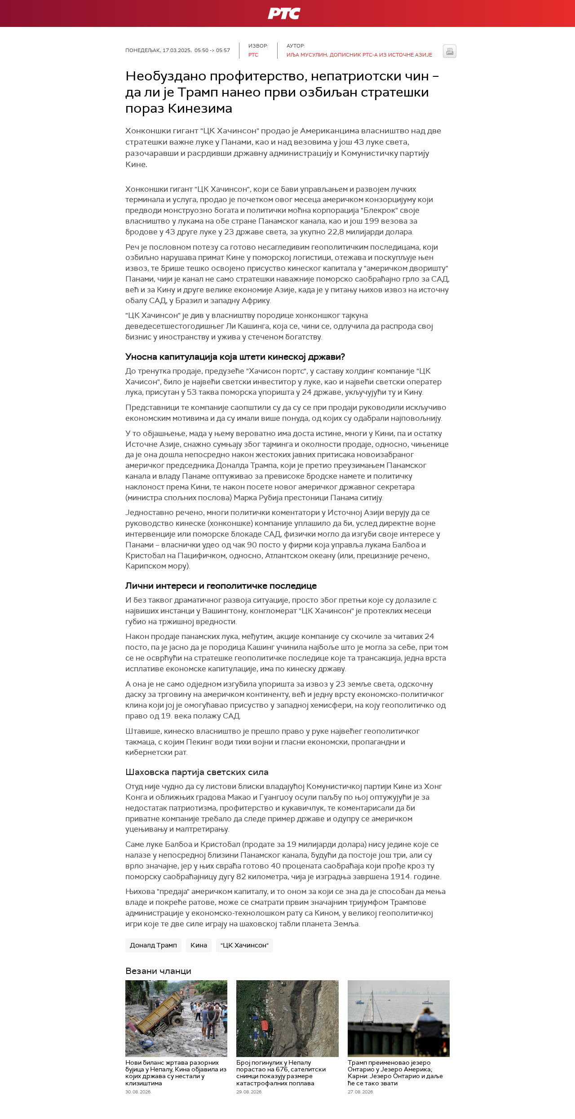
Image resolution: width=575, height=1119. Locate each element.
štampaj (449, 51)
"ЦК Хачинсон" (245, 945)
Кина (198, 945)
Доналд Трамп (153, 945)
